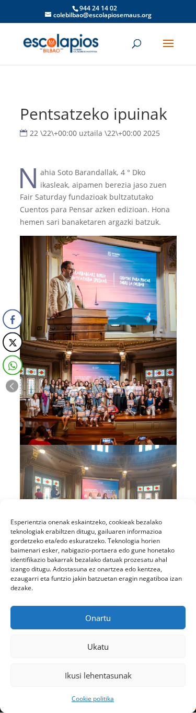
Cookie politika (93, 698)
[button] (12, 386)
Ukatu (98, 646)
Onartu (98, 618)
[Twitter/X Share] (12, 342)
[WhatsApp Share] (12, 365)
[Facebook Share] (12, 319)
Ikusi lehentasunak (98, 675)
